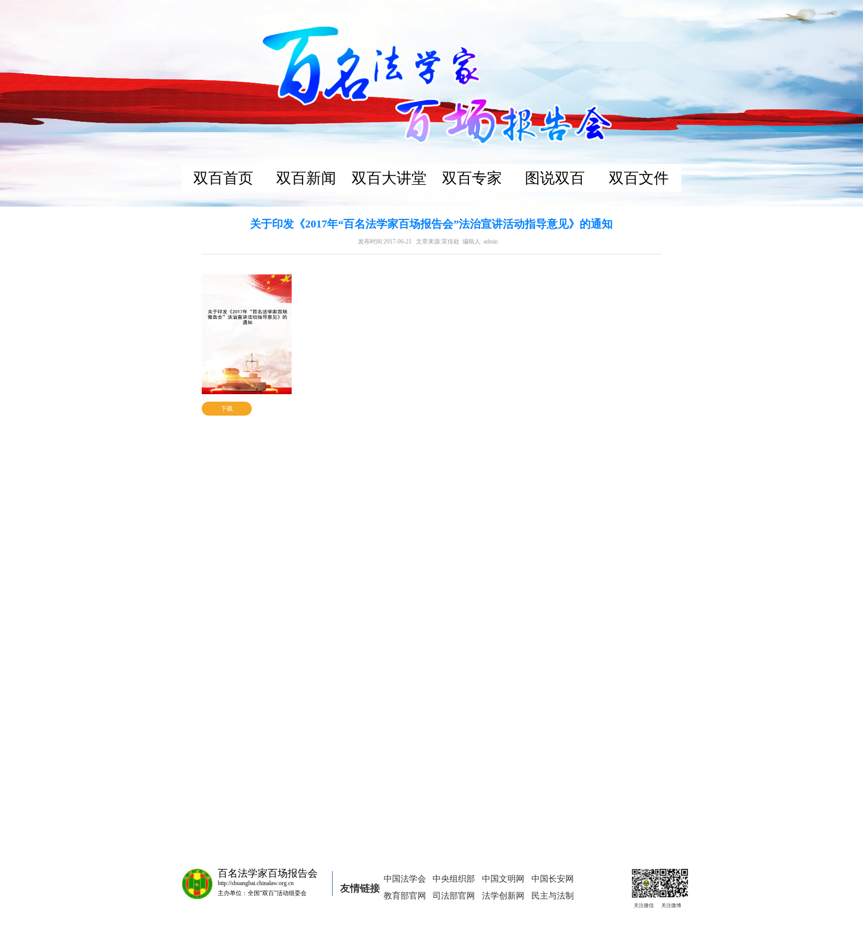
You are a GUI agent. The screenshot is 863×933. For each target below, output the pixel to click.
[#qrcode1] (641, 878)
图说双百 (555, 178)
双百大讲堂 (389, 178)
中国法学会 (405, 879)
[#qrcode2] (669, 878)
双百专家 (472, 178)
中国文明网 (503, 879)
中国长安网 (552, 879)
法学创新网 (503, 896)
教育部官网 (405, 896)
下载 (227, 408)
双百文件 (639, 178)
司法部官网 (453, 896)
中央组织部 (453, 879)
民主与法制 (552, 896)
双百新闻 (306, 178)
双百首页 (223, 178)
